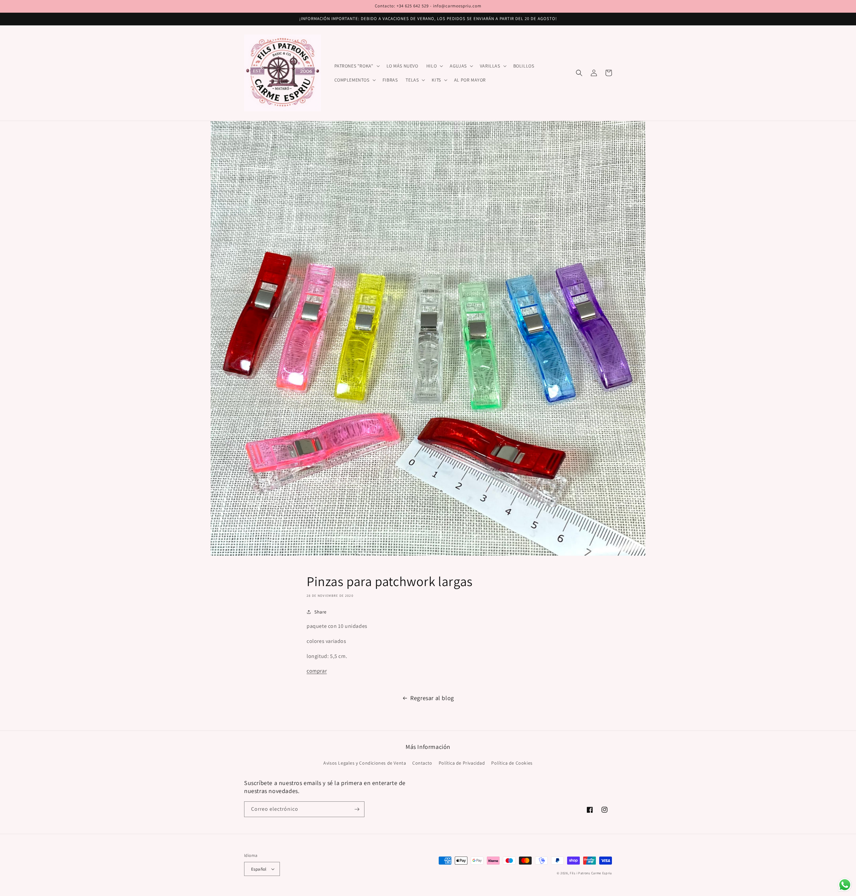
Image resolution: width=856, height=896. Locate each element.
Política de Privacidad (462, 763)
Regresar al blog (432, 698)
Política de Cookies (511, 763)
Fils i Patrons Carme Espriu (591, 873)
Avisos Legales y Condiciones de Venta (364, 763)
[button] (356, 66)
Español (258, 869)
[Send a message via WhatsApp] (845, 885)
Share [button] (320, 612)
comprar (317, 670)
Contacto (422, 763)
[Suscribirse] (356, 809)
